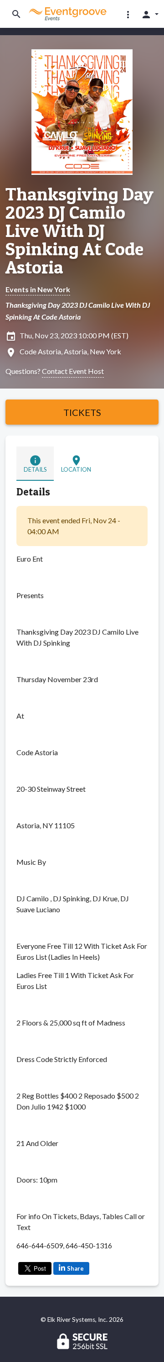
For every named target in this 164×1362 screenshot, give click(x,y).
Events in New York (37, 289)
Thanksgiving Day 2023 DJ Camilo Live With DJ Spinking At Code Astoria (79, 230)
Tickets (82, 412)
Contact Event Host (73, 371)
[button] (128, 14)
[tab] (35, 464)
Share (75, 1268)
